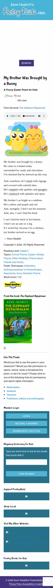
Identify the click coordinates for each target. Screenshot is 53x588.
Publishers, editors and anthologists (25, 398)
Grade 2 (24, 250)
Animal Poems (19, 254)
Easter (31, 254)
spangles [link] (42, 189)
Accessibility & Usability (33, 583)
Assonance (9, 273)
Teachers (11, 394)
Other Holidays (20, 258)
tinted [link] (29, 181)
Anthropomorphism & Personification (23, 269)
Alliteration (29, 265)
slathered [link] (14, 193)
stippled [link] (13, 189)
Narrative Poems (31, 273)
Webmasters (13, 387)
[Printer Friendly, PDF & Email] (13, 95)
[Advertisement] (26, 39)
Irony (19, 273)
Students (11, 391)
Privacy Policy (15, 583)
